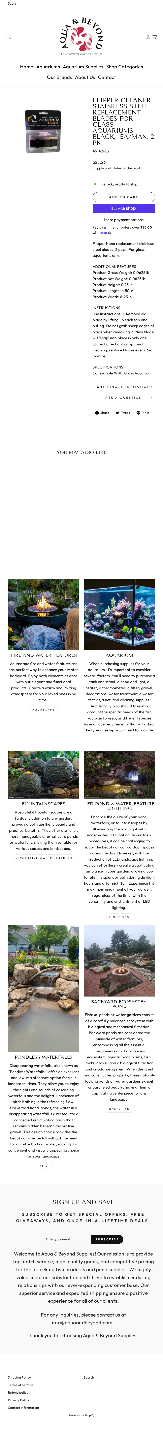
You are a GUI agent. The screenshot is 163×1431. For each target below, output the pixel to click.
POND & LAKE (119, 1108)
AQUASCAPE (43, 709)
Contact (107, 77)
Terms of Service (20, 1385)
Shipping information (123, 387)
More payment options (124, 219)
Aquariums (48, 67)
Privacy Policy (18, 1400)
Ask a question (123, 397)
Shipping (99, 168)
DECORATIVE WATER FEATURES (44, 858)
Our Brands (59, 77)
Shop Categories (124, 67)
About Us (85, 77)
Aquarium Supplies (83, 67)
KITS (44, 1165)
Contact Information (23, 1408)
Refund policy (18, 1392)
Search (13, 3)
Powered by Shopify (81, 1415)
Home (26, 67)
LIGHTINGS (119, 917)
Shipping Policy (19, 1377)
